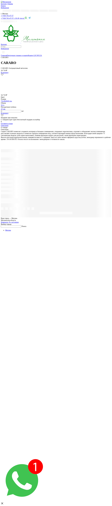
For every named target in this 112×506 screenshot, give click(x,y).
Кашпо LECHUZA (35, 55)
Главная (4, 55)
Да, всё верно (14, 222)
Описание (4, 125)
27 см (3, 109)
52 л (2, 105)
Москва (8, 230)
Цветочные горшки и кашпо (17, 55)
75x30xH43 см (6, 101)
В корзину (5, 113)
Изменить (4, 222)
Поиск (24, 226)
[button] (7, 16)
